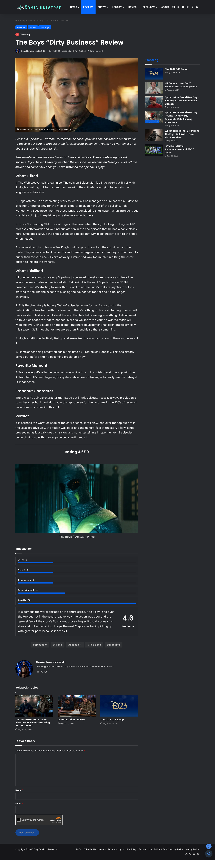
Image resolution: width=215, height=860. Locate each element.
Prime (58, 644)
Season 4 (75, 644)
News (73, 7)
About (165, 7)
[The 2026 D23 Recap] (119, 706)
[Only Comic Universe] (39, 7)
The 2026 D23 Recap (112, 719)
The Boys (44, 27)
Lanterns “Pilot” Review (71, 719)
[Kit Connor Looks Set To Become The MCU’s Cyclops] (154, 88)
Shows (102, 7)
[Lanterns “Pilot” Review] (77, 706)
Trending (114, 644)
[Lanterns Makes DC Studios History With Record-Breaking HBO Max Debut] (34, 706)
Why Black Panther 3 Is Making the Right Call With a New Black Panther (182, 134)
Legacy (117, 7)
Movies (132, 7)
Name (19, 790)
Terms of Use (145, 849)
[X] (42, 672)
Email (19, 803)
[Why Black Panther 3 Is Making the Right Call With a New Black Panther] (154, 135)
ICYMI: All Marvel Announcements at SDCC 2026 (179, 149)
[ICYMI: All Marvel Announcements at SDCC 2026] (154, 150)
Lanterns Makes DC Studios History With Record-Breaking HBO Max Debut (32, 722)
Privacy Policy (114, 849)
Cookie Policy (129, 849)
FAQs (78, 849)
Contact (102, 849)
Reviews (88, 7)
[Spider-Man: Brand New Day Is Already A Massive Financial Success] (154, 102)
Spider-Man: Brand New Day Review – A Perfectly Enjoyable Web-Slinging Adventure (181, 117)
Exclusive (149, 7)
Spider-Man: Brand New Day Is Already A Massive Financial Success (182, 100)
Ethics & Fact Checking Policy (168, 849)
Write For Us (90, 849)
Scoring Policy (192, 849)
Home (20, 20)
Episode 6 (41, 644)
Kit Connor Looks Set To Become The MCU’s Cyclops (181, 85)
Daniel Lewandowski (30, 51)
